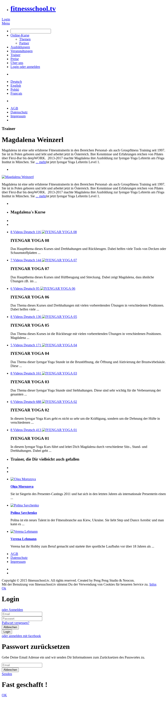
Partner (24, 43)
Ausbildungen (20, 47)
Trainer (15, 55)
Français (16, 93)
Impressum (18, 116)
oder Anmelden (12, 610)
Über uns (16, 63)
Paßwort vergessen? (15, 623)
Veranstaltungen (21, 51)
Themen (25, 39)
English (15, 85)
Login (6, 19)
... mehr (41, 162)
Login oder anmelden (25, 67)
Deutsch (16, 81)
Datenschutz (19, 112)
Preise (14, 59)
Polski (14, 89)
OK (4, 695)
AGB (14, 108)
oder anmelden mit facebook (21, 636)
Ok (4, 588)
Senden (7, 674)
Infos (152, 584)
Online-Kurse (19, 35)
